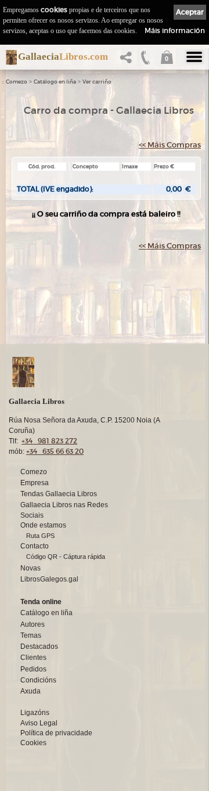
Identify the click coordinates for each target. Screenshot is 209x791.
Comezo (16, 82)
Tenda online (41, 601)
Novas (30, 568)
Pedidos (33, 669)
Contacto (34, 546)
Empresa (34, 482)
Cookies (33, 742)
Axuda (30, 691)
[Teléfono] (145, 60)
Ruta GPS (40, 535)
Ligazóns (34, 712)
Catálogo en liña (55, 82)
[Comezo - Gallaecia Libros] (8, 57)
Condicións (38, 680)
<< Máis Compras (170, 145)
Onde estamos (43, 525)
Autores (32, 624)
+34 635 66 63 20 (55, 451)
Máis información (175, 30)
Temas (30, 635)
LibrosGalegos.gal (49, 579)
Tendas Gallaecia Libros (58, 493)
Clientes (33, 657)
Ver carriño (96, 82)
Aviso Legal (38, 723)
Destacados (39, 646)
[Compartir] (128, 60)
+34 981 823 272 (49, 440)
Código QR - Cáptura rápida (65, 556)
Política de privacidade (56, 732)
